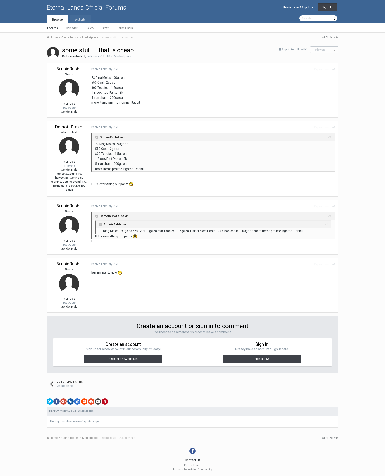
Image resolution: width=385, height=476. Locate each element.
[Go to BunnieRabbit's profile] (53, 53)
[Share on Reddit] (84, 401)
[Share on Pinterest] (105, 401)
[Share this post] (333, 69)
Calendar (71, 28)
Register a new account (123, 358)
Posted (106, 69)
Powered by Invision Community (192, 469)
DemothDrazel (69, 127)
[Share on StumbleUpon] (91, 401)
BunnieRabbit (75, 56)
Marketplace (122, 56)
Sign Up (327, 7)
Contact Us (192, 460)
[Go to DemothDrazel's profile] (69, 147)
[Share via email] (98, 401)
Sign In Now (262, 358)
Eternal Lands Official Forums (86, 7)
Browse (57, 19)
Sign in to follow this (295, 49)
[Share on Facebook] (56, 401)
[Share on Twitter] (50, 401)
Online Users (125, 28)
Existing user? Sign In (297, 7)
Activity (80, 19)
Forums (52, 28)
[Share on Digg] (70, 401)
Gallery (89, 28)
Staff (105, 28)
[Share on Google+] (63, 401)
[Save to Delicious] (77, 401)
